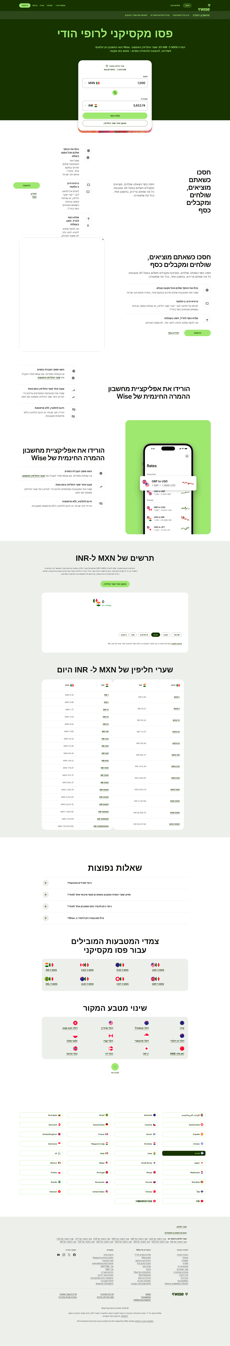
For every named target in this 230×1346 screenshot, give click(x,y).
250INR (105, 739)
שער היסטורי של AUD (157, 1239)
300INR (105, 746)
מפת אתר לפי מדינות (105, 1297)
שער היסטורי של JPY (83, 1239)
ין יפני (146, 1053)
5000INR (104, 782)
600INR (105, 760)
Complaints (146, 1297)
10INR (106, 709)
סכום (145, 76)
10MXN (176, 720)
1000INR (105, 768)
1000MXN (175, 789)
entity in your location (144, 1321)
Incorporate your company (102, 1278)
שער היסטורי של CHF (86, 1242)
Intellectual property (142, 1300)
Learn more (177, 643)
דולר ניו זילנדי (177, 1040)
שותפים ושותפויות (181, 1272)
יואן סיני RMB (177, 1053)
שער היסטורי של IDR (68, 1242)
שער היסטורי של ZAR (141, 1242)
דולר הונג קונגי (69, 1028)
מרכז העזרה (183, 1275)
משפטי (148, 1294)
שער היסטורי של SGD (123, 1242)
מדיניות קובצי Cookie (68, 1294)
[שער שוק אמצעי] (107, 66)
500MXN (175, 778)
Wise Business (145, 1275)
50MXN (176, 743)
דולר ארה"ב (107, 1028)
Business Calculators (104, 1283)
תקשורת (185, 1260)
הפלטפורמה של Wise (142, 1272)
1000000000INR (101, 826)
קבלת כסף (147, 1266)
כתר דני (109, 1053)
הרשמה (24, 5)
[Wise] (203, 5)
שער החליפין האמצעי (49, 377)
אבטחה (185, 1257)
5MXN (177, 708)
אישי (187, 5)
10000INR (104, 790)
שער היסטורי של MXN (120, 1239)
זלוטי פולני (71, 1040)
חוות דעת (184, 1278)
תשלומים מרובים (144, 1281)
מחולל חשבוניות (107, 1281)
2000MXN (175, 801)
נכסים (148, 1269)
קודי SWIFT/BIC (106, 1266)
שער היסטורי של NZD (160, 1242)
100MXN (176, 755)
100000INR (103, 812)
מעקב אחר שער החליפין (115, 123)
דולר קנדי (108, 1040)
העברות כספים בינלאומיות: (175, 1233)
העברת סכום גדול (144, 1263)
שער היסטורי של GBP (139, 1239)
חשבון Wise (146, 1257)
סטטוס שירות (183, 1266)
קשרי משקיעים (182, 1269)
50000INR (104, 804)
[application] (67, 620)
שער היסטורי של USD (104, 1242)
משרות (185, 1263)
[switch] (115, 92)
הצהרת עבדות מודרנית (68, 1297)
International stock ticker (102, 1263)
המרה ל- (143, 99)
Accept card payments (141, 1283)
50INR (106, 724)
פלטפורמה (175, 5)
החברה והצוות (182, 1254)
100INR (105, 731)
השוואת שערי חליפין (106, 1275)
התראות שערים (107, 1272)
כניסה (34, 5)
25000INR (104, 797)
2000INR (104, 775)
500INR (105, 753)
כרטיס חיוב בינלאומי (143, 1260)
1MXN (177, 697)
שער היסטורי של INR (178, 1242)
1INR (106, 695)
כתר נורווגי (71, 1053)
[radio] (176, 635)
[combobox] (92, 83)
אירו (182, 1028)
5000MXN (175, 812)
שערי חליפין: (181, 1226)
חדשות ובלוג (108, 1254)
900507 (124, 1316)
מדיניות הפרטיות (107, 1294)
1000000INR (103, 819)
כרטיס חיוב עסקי (144, 1278)
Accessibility (183, 1281)
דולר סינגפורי (142, 1040)
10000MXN (174, 824)
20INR (106, 717)
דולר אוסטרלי (142, 1028)
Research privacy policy (103, 1257)
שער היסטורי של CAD (65, 1239)
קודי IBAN (109, 1269)
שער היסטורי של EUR (101, 1239)
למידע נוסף (35, 195)
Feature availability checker (176, 1283)
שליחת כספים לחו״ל (143, 1254)
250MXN (175, 766)
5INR (106, 702)
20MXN (176, 732)
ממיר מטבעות (107, 1260)
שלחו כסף (115, 115)
